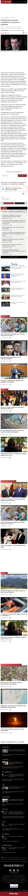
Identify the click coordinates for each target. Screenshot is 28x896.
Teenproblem (7, 845)
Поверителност (8, 876)
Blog (5, 861)
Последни (4, 211)
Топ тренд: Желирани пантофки (9, 852)
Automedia (6, 797)
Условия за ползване (18, 876)
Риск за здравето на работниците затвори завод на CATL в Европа (16, 800)
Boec (19, 861)
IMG (2, 857)
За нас (6, 875)
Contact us (25, 890)
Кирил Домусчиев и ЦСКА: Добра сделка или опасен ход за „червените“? (18, 275)
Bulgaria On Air (19, 857)
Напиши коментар (8, 203)
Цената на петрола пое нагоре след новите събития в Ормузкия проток (17, 750)
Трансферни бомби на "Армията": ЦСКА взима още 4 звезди (17, 296)
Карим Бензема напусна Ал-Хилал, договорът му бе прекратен (18, 289)
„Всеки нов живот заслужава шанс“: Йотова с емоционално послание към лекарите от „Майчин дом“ (13, 222)
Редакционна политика (8, 878)
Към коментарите (19, 203)
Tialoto (5, 809)
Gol (3, 784)
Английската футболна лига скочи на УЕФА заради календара (18, 267)
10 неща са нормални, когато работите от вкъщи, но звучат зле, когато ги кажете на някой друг (13, 817)
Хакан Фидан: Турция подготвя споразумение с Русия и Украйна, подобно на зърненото (14, 251)
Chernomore (12, 861)
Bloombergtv (7, 772)
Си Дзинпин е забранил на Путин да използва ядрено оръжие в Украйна (11, 216)
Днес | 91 (18, 1)
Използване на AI (17, 882)
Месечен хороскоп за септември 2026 (10, 841)
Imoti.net (20, 859)
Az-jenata (5, 834)
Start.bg (7, 861)
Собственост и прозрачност (10, 879)
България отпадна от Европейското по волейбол (18, 303)
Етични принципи (21, 878)
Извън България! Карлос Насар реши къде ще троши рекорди (18, 282)
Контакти (15, 875)
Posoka (16, 861)
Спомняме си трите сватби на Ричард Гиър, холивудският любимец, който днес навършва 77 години (17, 813)
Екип (9, 875)
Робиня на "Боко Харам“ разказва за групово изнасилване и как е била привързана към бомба (13, 234)
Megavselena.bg (24, 861)
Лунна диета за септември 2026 (16, 836)
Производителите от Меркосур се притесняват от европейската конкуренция (17, 775)
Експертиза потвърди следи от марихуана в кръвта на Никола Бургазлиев (16, 763)
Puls (4, 821)
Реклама (21, 875)
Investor (5, 747)
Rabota (23, 859)
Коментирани (19, 211)
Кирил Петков (5, 198)
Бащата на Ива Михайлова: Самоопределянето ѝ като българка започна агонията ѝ (13, 767)
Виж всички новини (14, 257)
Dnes (9, 857)
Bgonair (5, 759)
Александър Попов (5, 33)
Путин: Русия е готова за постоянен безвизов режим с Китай (12, 245)
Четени (11, 211)
